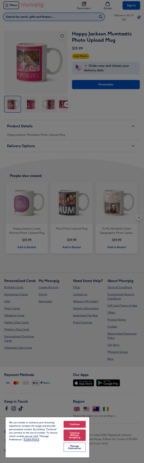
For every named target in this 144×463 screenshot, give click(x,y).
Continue (75, 424)
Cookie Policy (31, 439)
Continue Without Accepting (74, 435)
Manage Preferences (74, 447)
